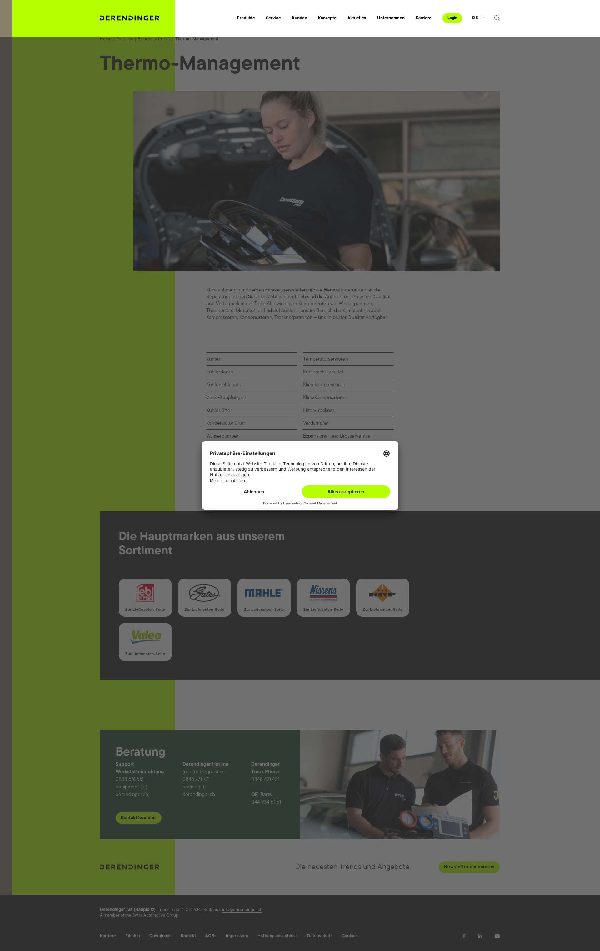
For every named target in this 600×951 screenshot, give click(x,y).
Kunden (299, 18)
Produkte (246, 18)
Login (452, 18)
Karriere (424, 18)
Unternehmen (391, 18)
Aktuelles (357, 18)
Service (273, 18)
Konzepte (327, 18)
